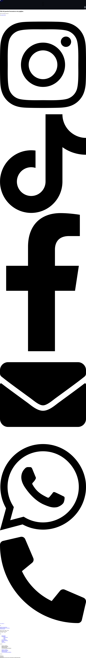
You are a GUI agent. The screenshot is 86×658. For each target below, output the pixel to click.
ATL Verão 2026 (4, 639)
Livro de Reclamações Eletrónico (6, 648)
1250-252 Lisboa (2, 628)
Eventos (3, 641)
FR (1, 623)
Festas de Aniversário (5, 640)
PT (2, 623)
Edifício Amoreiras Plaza (3, 627)
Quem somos (4, 635)
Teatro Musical (6, 637)
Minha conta (3, 642)
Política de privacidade (5, 646)
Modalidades (3, 636)
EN (0, 623)
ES (3, 623)
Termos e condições (4, 645)
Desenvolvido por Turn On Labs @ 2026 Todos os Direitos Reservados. (10, 657)
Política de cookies (4, 647)
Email (1, 655)
